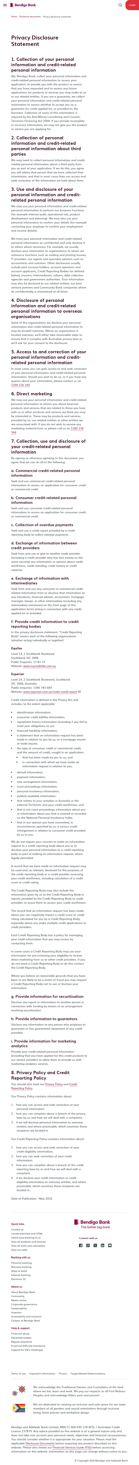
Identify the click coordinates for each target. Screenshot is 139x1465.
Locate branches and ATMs (27, 1233)
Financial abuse (20, 1333)
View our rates (19, 1249)
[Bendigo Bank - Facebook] (80, 1245)
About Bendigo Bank (23, 1292)
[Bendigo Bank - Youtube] (110, 1245)
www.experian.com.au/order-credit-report (50, 692)
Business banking (21, 1266)
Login (132, 5)
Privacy (63, 1373)
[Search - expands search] (120, 5)
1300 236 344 (20, 385)
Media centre (18, 1300)
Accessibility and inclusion (26, 1316)
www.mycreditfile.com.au (39, 666)
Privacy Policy (54, 1084)
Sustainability (19, 1308)
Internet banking (21, 1275)
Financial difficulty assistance (28, 1345)
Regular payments (21, 1341)
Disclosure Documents (40, 1443)
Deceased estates (21, 1337)
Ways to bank (19, 1271)
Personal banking (21, 1262)
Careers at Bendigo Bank (25, 1320)
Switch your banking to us (26, 1237)
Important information (42, 1373)
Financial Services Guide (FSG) (72, 1447)
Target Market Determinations (88, 1373)
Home (14, 16)
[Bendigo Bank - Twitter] (95, 1245)
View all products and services (28, 1241)
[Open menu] (5, 5)
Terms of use (18, 1373)
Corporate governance (24, 1304)
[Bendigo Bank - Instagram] (88, 1245)
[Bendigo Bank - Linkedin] (102, 1245)
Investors (16, 1312)
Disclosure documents (30, 16)
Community (17, 1296)
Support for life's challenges (27, 1349)
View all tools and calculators (28, 1245)
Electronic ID (18, 1279)
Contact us (17, 1229)
